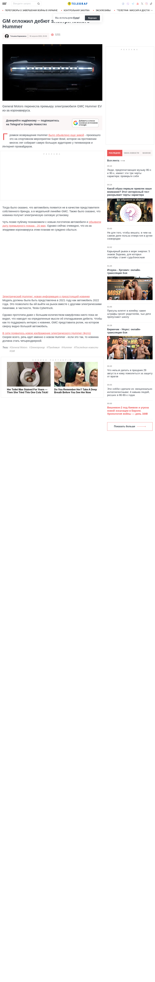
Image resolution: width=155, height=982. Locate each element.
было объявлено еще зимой (66, 135)
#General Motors (18, 347)
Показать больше (124, 426)
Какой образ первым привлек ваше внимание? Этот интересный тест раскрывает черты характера (129, 191)
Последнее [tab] (114, 153)
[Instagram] (146, 3)
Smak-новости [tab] (131, 153)
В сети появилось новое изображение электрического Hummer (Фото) (46, 333)
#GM (12, 351)
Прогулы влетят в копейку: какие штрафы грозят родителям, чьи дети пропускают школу (129, 313)
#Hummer (66, 347)
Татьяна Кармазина (18, 36)
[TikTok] (151, 3)
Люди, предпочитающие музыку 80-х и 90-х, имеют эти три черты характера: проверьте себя (129, 173)
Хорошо (92, 18)
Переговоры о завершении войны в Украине (31, 10)
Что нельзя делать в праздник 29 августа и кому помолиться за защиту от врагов (130, 373)
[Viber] (127, 4)
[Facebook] (123, 3)
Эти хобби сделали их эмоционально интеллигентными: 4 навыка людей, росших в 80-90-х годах (129, 392)
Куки (76, 18)
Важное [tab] (147, 153)
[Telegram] (132, 3)
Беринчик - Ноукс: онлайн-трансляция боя (124, 331)
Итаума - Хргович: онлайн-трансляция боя (124, 271)
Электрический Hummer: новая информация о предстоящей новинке (46, 296)
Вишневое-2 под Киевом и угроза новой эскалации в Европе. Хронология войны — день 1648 (128, 410)
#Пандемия (53, 347)
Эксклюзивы (103, 10)
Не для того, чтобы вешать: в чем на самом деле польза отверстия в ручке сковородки (129, 235)
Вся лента (113, 160)
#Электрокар (37, 347)
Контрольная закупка (76, 10)
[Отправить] (38, 3)
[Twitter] (142, 4)
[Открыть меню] (4, 3)
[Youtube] (137, 3)
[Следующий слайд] (152, 10)
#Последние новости (86, 347)
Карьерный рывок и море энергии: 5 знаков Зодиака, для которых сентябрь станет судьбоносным (128, 254)
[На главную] (77, 3)
